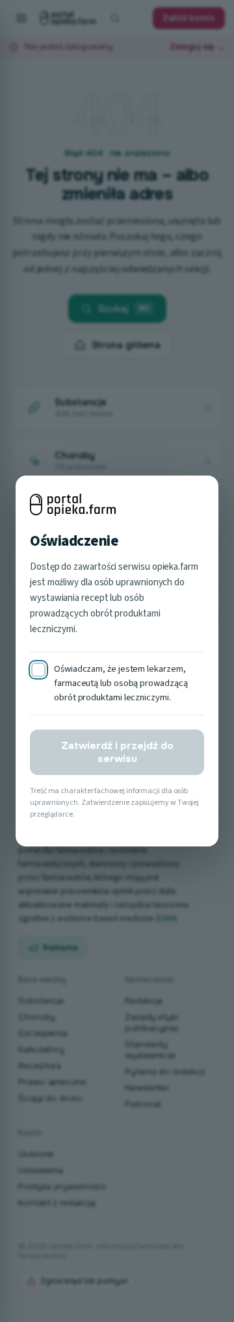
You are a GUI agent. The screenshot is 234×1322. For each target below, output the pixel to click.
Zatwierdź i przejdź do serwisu (117, 752)
